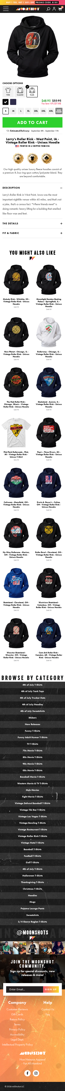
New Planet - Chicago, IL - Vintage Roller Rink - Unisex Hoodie (16, 355)
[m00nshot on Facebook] (27, 1073)
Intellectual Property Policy (17, 1044)
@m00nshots (32, 932)
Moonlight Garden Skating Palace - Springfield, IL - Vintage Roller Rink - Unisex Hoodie (49, 304)
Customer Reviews (17, 1009)
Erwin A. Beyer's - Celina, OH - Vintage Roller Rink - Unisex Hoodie (49, 506)
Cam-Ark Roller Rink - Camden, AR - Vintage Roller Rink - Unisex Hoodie (48, 656)
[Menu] (6, 9)
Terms (17, 1024)
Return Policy (17, 1019)
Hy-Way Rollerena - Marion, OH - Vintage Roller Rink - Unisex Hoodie (16, 556)
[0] (60, 9)
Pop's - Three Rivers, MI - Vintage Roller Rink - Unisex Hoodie (49, 456)
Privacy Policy (17, 1029)
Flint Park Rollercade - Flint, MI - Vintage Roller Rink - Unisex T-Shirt (16, 456)
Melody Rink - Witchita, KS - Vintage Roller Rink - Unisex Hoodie (16, 303)
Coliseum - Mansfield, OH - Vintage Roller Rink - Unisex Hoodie (16, 506)
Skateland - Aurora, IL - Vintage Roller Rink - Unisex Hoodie (49, 406)
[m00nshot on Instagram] (6, 947)
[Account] (54, 11)
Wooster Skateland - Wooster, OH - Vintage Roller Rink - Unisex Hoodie (16, 656)
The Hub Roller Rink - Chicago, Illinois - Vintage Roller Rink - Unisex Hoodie (16, 406)
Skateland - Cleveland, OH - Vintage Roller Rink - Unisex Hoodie (16, 606)
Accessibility (17, 1034)
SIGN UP (51, 989)
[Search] (48, 8)
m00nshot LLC (18, 1086)
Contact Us (47, 1009)
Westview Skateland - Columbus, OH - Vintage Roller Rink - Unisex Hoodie (49, 606)
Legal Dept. (17, 1039)
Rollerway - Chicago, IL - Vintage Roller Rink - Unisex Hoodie (49, 355)
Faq (48, 1014)
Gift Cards (17, 1014)
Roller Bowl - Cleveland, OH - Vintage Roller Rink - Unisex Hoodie (48, 556)
